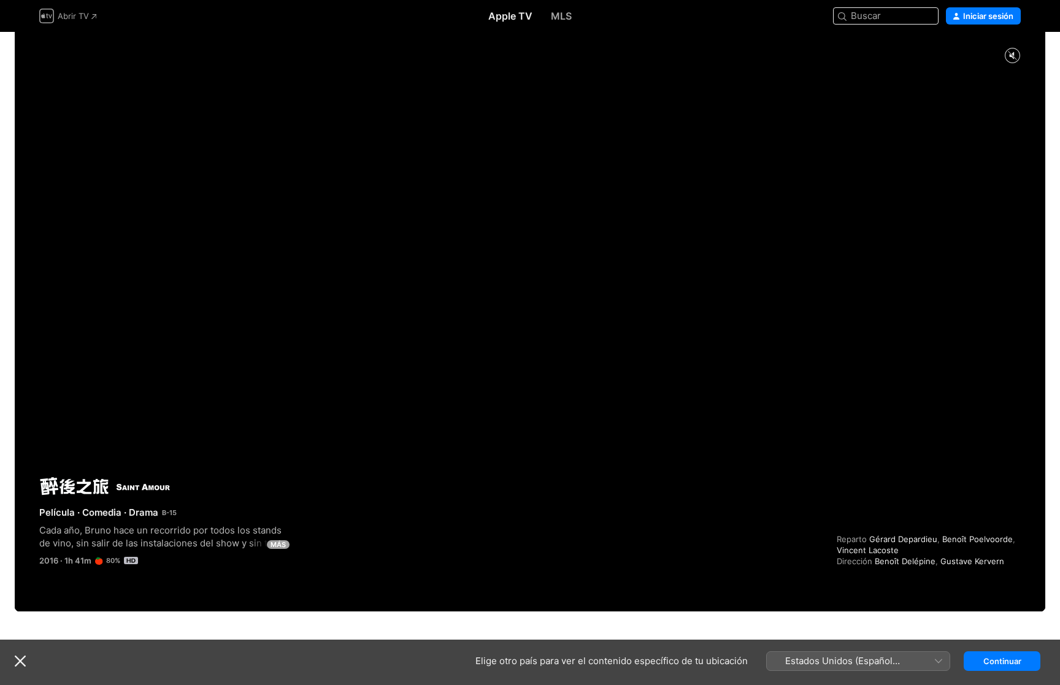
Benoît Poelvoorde (977, 539)
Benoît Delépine (905, 561)
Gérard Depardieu (903, 539)
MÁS (278, 544)
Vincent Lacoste (868, 550)
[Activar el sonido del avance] (1012, 56)
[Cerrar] (20, 661)
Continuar (1002, 661)
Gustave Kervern (972, 561)
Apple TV (510, 16)
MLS (561, 16)
